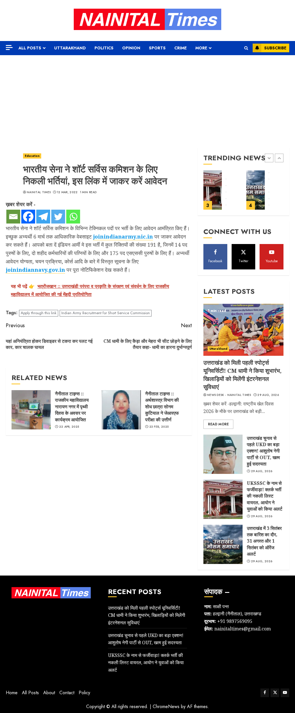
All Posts (29, 48)
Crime (180, 48)
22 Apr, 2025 (69, 427)
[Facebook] (28, 217)
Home (12, 692)
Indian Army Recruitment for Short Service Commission (105, 313)
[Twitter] (58, 217)
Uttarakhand (70, 48)
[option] (222, 192)
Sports (157, 48)
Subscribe (275, 48)
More (201, 48)
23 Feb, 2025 (159, 427)
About (49, 692)
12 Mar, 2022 (67, 192)
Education (32, 156)
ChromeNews (166, 706)
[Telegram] (43, 217)
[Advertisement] (147, 98)
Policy (84, 692)
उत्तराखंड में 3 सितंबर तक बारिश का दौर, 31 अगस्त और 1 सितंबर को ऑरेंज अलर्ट (264, 541)
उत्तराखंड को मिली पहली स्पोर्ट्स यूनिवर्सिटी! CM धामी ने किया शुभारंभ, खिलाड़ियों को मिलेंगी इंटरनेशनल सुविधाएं (242, 375)
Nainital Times (39, 192)
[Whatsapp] (73, 217)
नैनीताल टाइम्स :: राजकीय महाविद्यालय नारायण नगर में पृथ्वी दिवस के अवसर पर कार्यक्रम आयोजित (72, 406)
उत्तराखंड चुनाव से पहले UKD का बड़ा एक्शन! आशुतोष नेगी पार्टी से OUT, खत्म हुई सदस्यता (263, 451)
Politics (104, 48)
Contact (66, 692)
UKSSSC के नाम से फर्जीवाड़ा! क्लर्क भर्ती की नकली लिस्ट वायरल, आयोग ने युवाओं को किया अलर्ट (264, 496)
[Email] (13, 217)
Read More (218, 424)
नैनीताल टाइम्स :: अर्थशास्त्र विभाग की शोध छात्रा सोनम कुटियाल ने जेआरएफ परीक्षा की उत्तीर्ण (162, 406)
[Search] (246, 48)
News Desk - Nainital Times (229, 395)
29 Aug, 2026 (268, 395)
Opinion (131, 48)
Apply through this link (38, 313)
